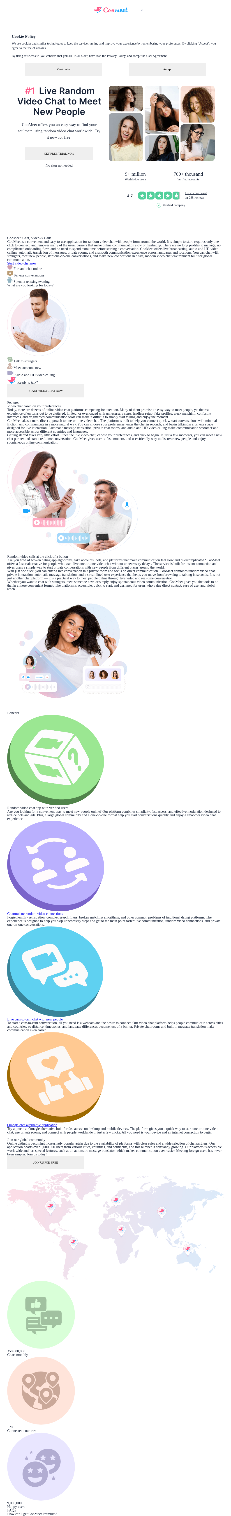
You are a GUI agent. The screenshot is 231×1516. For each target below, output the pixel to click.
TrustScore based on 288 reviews (196, 195)
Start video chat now (22, 263)
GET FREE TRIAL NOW (59, 153)
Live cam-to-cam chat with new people (35, 1019)
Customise (63, 69)
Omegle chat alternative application (32, 1125)
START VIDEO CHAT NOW (46, 390)
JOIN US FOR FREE (45, 1162)
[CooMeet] (111, 12)
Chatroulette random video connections (35, 914)
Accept (167, 69)
